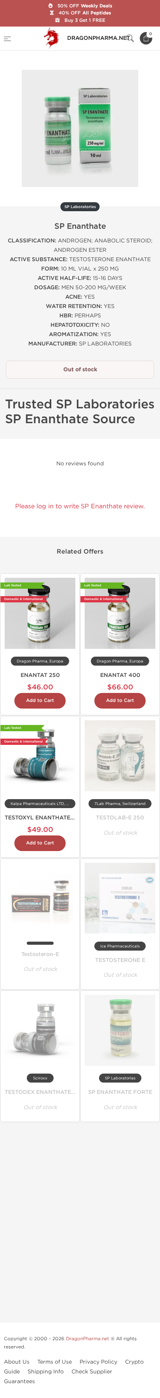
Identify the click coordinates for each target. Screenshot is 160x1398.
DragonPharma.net (87, 1338)
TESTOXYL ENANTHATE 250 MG (49, 817)
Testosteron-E (40, 954)
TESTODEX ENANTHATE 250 (44, 1092)
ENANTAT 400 (120, 675)
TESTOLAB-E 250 (120, 817)
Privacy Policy (98, 1362)
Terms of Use (54, 1362)
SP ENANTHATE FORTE (120, 1092)
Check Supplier (91, 1371)
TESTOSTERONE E (120, 960)
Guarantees (19, 1381)
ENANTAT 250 (40, 675)
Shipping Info (46, 1371)
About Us (17, 1362)
